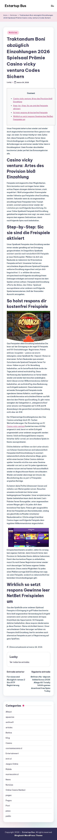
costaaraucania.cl (14, 748)
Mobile (9, 769)
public (8, 816)
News (8, 779)
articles (9, 727)
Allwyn (9, 711)
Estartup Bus (15, 6)
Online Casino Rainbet (15, 790)
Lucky (14, 656)
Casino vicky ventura (15, 426)
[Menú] (52, 6)
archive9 (10, 722)
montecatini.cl (12, 774)
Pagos (9, 800)
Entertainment (12, 753)
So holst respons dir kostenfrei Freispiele (30, 112)
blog (8, 738)
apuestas (10, 717)
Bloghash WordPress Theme (28, 835)
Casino (9, 743)
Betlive (9, 732)
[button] (19, 662)
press (8, 811)
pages (8, 795)
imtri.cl (8, 758)
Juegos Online (12, 764)
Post (8, 805)
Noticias (13, 33)
